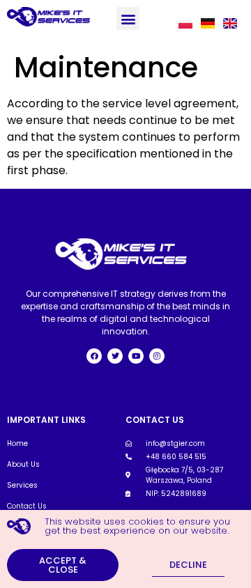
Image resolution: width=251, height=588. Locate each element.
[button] (127, 18)
